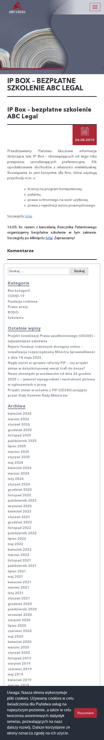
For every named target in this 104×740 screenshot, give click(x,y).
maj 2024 (15, 462)
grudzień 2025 (20, 430)
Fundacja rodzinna (22, 301)
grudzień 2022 (20, 522)
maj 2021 (15, 576)
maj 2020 (15, 636)
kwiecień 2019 (19, 680)
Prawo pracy (18, 307)
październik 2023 (22, 500)
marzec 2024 (18, 473)
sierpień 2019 (19, 663)
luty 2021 (16, 593)
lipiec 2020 (17, 625)
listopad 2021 (19, 560)
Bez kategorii (19, 290)
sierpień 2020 (19, 620)
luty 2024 (16, 479)
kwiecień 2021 (19, 582)
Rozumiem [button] (85, 713)
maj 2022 (15, 544)
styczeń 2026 (19, 424)
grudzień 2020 (20, 604)
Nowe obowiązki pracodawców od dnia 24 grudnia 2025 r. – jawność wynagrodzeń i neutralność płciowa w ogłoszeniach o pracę (51, 379)
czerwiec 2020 (20, 631)
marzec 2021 (18, 587)
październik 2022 (22, 533)
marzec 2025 (18, 452)
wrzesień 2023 (20, 506)
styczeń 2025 (19, 457)
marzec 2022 (18, 555)
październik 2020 (22, 609)
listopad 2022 (19, 528)
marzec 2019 (18, 685)
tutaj (28, 216)
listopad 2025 (19, 435)
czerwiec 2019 (20, 669)
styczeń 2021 (19, 598)
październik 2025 (22, 441)
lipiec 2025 (17, 446)
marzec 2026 (18, 419)
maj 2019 (15, 674)
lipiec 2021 (17, 571)
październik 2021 (22, 566)
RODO (13, 312)
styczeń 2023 (19, 517)
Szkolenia (15, 318)
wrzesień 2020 (20, 615)
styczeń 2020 (19, 653)
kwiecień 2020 (19, 642)
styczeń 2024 (19, 484)
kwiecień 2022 (19, 549)
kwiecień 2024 (19, 468)
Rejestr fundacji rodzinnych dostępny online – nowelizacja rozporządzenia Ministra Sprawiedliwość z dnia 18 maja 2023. (51, 352)
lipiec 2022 (17, 539)
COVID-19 (16, 296)
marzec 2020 (18, 647)
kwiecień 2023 (19, 511)
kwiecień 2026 (19, 413)
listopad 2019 (19, 658)
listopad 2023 (19, 495)
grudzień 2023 (20, 489)
